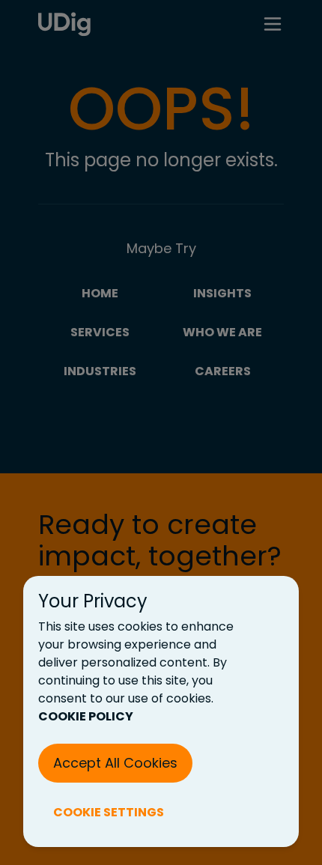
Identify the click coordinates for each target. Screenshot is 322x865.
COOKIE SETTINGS (108, 812)
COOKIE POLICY (85, 716)
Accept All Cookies (115, 762)
